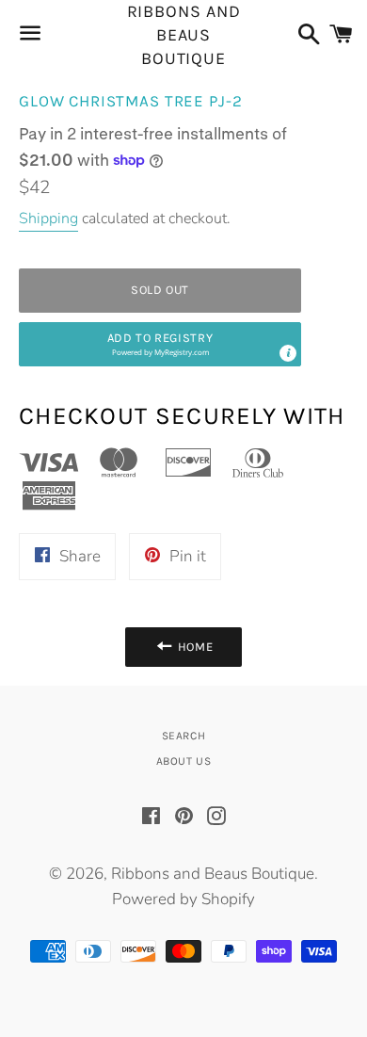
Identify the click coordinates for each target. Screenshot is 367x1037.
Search (184, 735)
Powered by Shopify (183, 899)
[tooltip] (287, 353)
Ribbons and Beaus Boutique (184, 35)
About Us (184, 761)
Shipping (48, 218)
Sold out (160, 290)
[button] (160, 344)
